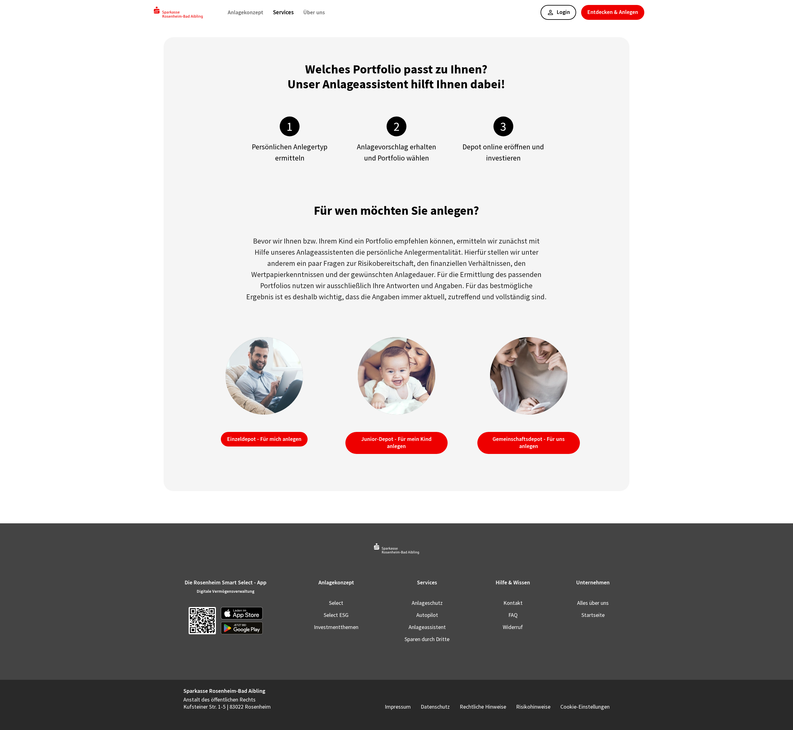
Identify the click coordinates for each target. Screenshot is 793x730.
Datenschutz (435, 706)
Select (336, 602)
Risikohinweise (533, 706)
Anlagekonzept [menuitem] (245, 12)
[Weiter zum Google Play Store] (242, 628)
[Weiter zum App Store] (242, 613)
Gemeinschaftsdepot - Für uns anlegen (529, 442)
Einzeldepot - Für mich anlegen (264, 439)
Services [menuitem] (283, 12)
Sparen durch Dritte (427, 639)
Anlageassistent (427, 627)
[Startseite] (178, 13)
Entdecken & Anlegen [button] (612, 12)
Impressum (398, 706)
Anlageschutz (427, 602)
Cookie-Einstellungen (585, 706)
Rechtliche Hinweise (483, 706)
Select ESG (336, 614)
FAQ (513, 614)
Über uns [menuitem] (314, 12)
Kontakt (513, 602)
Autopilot (427, 614)
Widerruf (513, 627)
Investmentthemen (336, 627)
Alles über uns (593, 602)
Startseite (593, 614)
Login (563, 12)
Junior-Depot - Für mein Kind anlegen (396, 442)
